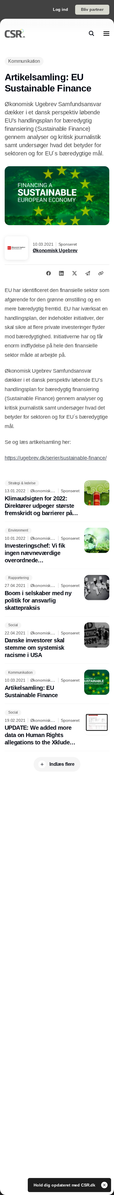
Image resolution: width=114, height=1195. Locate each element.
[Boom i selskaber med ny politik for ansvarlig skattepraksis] (57, 593)
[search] (91, 33)
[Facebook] (48, 273)
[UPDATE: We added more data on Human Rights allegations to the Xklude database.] (57, 728)
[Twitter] (74, 273)
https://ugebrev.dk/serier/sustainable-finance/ (56, 458)
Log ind (60, 9)
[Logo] (15, 33)
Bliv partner (92, 9)
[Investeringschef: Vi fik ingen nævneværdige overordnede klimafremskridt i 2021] (57, 546)
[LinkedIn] (61, 273)
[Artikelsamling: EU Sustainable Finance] (57, 684)
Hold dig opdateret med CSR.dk (65, 1185)
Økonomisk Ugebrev (55, 250)
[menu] (106, 33)
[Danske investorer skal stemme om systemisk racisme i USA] (57, 640)
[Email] (87, 273)
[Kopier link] (100, 273)
